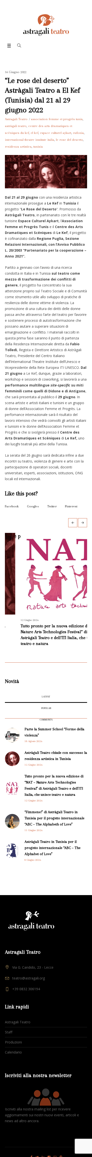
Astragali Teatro (17, 1023)
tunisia (38, 146)
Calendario (13, 1053)
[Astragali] (46, 25)
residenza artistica (18, 146)
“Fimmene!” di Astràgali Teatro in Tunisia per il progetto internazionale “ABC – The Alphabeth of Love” (54, 819)
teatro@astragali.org (28, 979)
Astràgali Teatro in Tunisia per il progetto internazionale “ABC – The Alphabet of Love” (52, 848)
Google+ (33, 506)
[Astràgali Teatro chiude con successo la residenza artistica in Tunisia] (12, 759)
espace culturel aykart (55, 133)
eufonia (78, 133)
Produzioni (13, 1043)
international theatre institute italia (29, 139)
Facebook (12, 506)
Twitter (52, 506)
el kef (34, 133)
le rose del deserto (69, 139)
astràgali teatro (15, 126)
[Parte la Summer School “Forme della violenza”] (12, 735)
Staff (8, 1033)
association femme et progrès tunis (57, 119)
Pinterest (71, 506)
